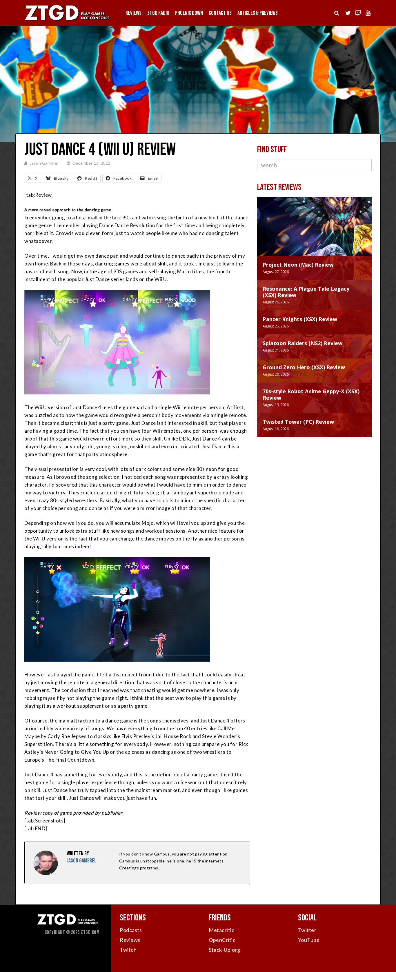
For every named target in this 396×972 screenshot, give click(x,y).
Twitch (128, 949)
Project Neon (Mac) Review (298, 264)
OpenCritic (222, 940)
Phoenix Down (189, 13)
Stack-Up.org (224, 949)
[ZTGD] (67, 20)
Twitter (307, 930)
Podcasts (131, 930)
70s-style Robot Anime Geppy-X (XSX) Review (311, 394)
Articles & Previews (257, 13)
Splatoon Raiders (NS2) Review (302, 343)
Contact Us (220, 13)
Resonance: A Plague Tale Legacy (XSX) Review (306, 291)
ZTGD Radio (158, 13)
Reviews (133, 13)
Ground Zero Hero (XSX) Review (304, 367)
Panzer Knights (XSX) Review (300, 319)
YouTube (309, 940)
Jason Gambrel (44, 163)
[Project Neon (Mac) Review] (314, 232)
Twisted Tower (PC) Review (298, 421)
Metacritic (221, 930)
